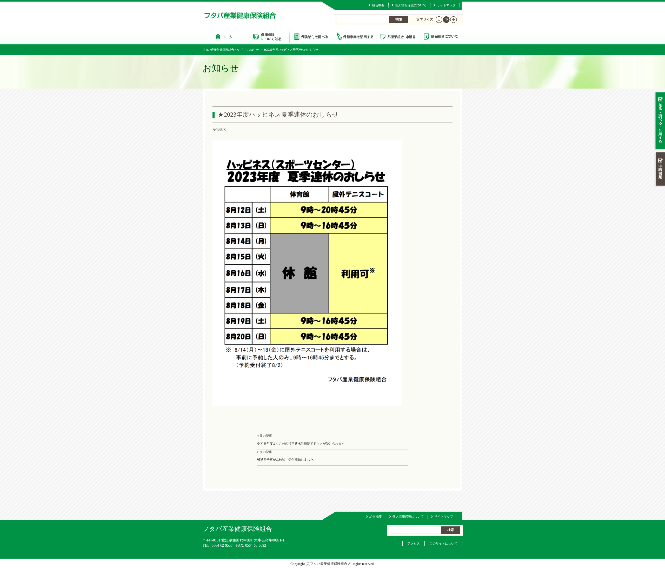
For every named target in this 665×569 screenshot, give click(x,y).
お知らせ (253, 49)
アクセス (413, 543)
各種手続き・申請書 (397, 36)
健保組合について (440, 36)
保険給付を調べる (311, 36)
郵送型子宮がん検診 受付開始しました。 (286, 459)
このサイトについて (443, 543)
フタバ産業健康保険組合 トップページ (224, 36)
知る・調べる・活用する (659, 121)
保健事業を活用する (354, 36)
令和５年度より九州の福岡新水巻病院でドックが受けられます (300, 443)
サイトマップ (446, 5)
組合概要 (378, 5)
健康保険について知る (267, 36)
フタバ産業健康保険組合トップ (223, 49)
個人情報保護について (410, 5)
